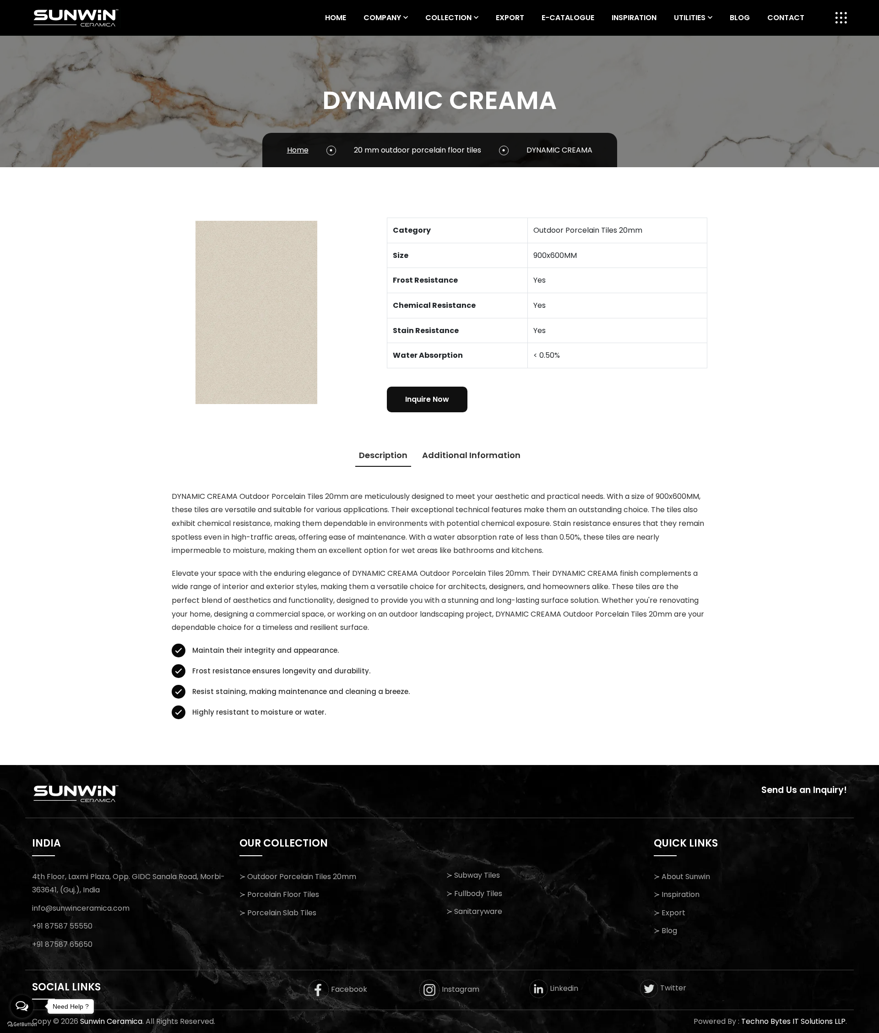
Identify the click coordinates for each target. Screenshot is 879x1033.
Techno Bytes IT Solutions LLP (793, 1021)
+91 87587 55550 (62, 926)
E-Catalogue (568, 17)
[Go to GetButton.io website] (22, 1024)
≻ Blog (665, 930)
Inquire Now (427, 399)
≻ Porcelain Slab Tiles (277, 912)
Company (382, 17)
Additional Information (471, 455)
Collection (448, 17)
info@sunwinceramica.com (81, 908)
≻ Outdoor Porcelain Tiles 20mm (297, 876)
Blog (740, 17)
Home (335, 17)
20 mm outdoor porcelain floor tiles (417, 150)
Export (510, 17)
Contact (785, 17)
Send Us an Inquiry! (804, 790)
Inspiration (634, 17)
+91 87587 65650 (62, 944)
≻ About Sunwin (682, 876)
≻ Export (669, 912)
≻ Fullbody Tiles (474, 893)
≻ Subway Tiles (473, 875)
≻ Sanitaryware (474, 911)
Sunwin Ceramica (111, 1021)
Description (383, 455)
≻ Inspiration (677, 894)
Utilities (689, 17)
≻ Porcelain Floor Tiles (279, 894)
